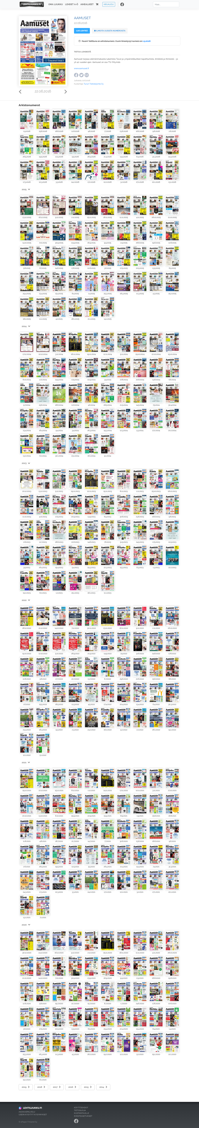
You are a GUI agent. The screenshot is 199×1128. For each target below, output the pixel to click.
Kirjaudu (109, 4)
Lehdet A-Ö (71, 4)
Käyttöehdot (81, 1108)
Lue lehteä (82, 31)
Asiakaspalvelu (27, 1112)
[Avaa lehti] (27, 119)
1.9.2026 (147, 41)
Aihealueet (87, 4)
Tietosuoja (80, 1110)
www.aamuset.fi (81, 68)
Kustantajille (81, 1113)
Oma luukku (55, 4)
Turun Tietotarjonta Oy (94, 84)
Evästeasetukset (83, 1116)
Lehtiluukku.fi (32, 1108)
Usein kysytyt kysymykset (33, 1114)
